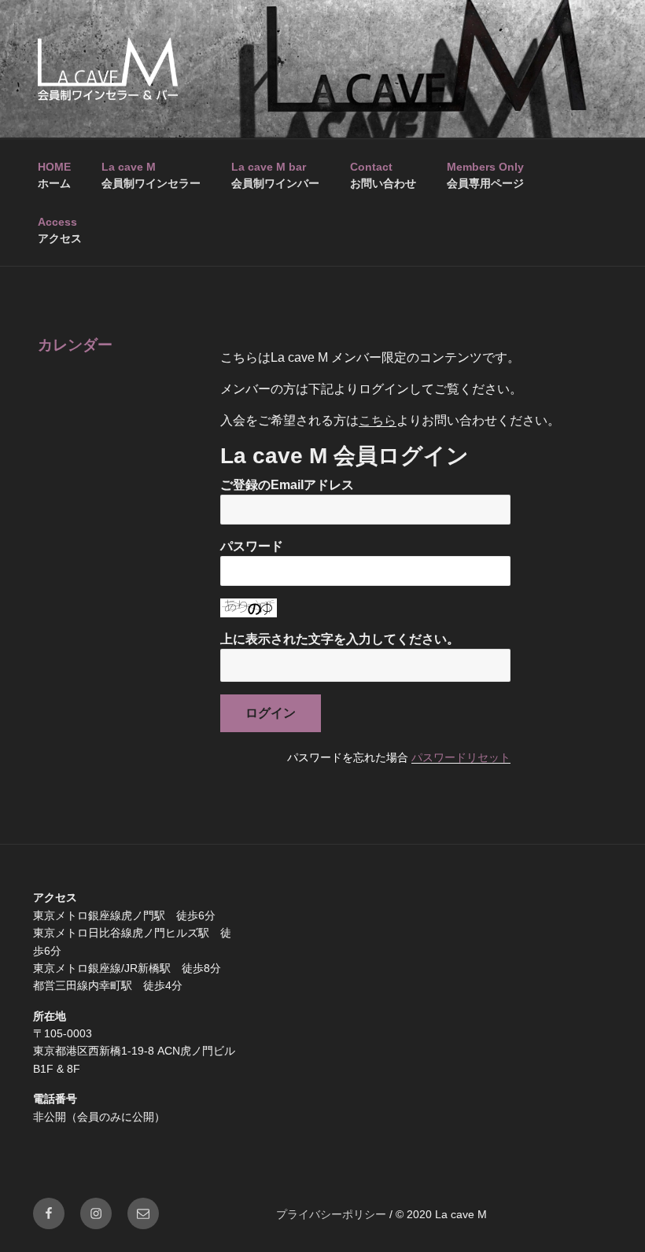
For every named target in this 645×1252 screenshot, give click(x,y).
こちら (377, 420)
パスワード (251, 546)
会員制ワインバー (275, 175)
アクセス (60, 230)
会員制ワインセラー (151, 175)
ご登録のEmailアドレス (287, 485)
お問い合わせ (383, 175)
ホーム (54, 175)
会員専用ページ (485, 175)
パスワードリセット (460, 757)
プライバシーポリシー (331, 1214)
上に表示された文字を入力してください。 (339, 639)
